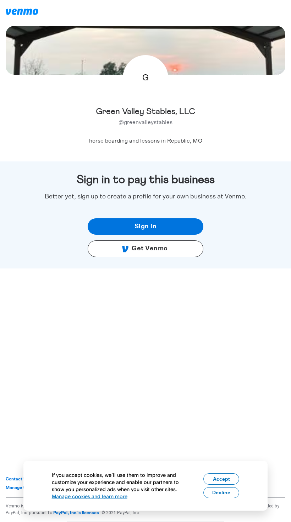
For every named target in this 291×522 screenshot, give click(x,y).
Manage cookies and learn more (89, 496)
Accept (221, 479)
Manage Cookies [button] (22, 487)
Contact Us (17, 479)
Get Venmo (150, 248)
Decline (221, 492)
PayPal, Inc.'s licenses (76, 513)
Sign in (145, 226)
